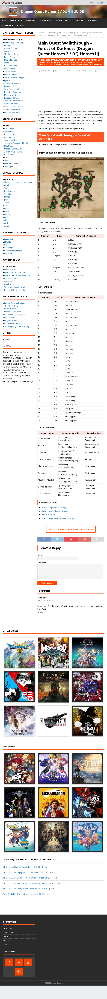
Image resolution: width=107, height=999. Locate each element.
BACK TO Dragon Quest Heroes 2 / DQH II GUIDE (71, 529)
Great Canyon (10, 71)
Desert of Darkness (12, 92)
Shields (7, 242)
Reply (42, 612)
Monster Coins (10, 278)
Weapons (8, 239)
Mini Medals (9, 146)
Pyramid (7, 80)
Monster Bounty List (13, 149)
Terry (6, 202)
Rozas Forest (9, 57)
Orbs (6, 245)
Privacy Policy (8, 928)
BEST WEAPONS (46, 20)
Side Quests (9, 131)
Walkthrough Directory (13, 42)
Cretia (6, 62)
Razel (6, 185)
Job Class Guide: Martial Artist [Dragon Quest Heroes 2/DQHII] (29, 883)
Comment (41, 562)
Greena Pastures (11, 48)
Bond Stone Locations (13, 284)
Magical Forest (10, 60)
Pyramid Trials (48, 514)
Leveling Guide (77, 20)
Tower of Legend (11, 89)
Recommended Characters (15, 272)
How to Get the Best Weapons (17, 275)
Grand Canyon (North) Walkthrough (58, 518)
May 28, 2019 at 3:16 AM (45, 601)
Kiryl (6, 223)
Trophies (7, 339)
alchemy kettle (24, 25)
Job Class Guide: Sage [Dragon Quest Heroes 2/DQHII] (26, 872)
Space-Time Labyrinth (14, 303)
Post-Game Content (12, 112)
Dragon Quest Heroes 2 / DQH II (81, 71)
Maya (6, 211)
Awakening (8, 281)
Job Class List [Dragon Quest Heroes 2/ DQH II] (23, 867)
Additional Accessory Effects (16, 143)
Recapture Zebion (11, 86)
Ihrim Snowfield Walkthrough (55, 511)
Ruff (6, 200)
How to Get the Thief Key (15, 290)
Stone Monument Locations (16, 287)
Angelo (7, 217)
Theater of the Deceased (14, 306)
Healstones (9, 154)
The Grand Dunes (11, 54)
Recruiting (6, 940)
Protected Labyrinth (12, 311)
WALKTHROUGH (16, 20)
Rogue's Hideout (11, 320)
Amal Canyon (9, 68)
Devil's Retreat (10, 308)
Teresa (7, 188)
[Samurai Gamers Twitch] (19, 972)
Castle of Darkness (12, 109)
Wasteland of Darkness (14, 106)
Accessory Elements (12, 140)
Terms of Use (8, 932)
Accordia (7, 51)
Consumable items (13, 250)
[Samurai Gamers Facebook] (9, 962)
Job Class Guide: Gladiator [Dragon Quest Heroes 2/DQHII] (27, 878)
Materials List (10, 137)
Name (40, 555)
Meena (7, 208)
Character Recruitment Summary (18, 182)
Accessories (10, 247)
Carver (7, 205)
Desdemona (9, 191)
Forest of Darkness (12, 98)
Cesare (7, 226)
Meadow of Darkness (13, 95)
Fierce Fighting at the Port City (16, 326)
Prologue (8, 45)
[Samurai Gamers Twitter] (19, 962)
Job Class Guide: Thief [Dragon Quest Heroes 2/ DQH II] (26, 888)
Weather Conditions (12, 163)
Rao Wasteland (10, 65)
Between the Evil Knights (14, 314)
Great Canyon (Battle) (13, 83)
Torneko (7, 194)
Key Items (9, 253)
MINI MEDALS (7, 25)
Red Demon (9, 317)
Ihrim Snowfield (10, 74)
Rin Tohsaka (59, 71)
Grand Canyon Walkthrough (54, 507)
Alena (6, 220)
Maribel (7, 197)
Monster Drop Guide (13, 134)
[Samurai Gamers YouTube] (28, 962)
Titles (6, 160)
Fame (6, 157)
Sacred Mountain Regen (14, 77)
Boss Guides (9, 128)
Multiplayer (8, 166)
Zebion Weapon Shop (13, 152)
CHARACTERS (61, 20)
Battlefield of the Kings (13, 323)
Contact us (7, 936)
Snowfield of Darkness (13, 100)
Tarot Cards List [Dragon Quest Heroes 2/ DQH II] (24, 894)
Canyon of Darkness (12, 103)
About (5, 945)
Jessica (7, 214)
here (44, 128)
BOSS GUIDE (31, 20)
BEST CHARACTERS (95, 20)
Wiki (4, 20)
